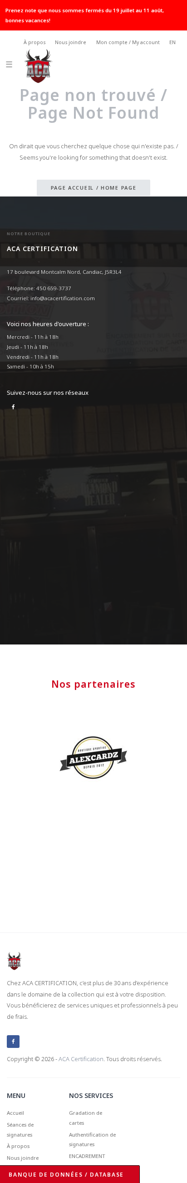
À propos (34, 42)
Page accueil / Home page (94, 187)
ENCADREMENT (87, 1156)
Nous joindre (70, 42)
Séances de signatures (20, 1129)
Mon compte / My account (128, 42)
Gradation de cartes (85, 1117)
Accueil (15, 1112)
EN (172, 42)
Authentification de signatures (92, 1139)
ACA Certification (81, 1059)
